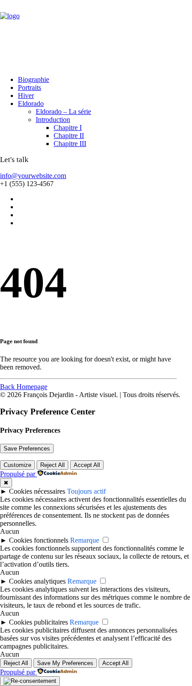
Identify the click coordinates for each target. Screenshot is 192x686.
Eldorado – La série (63, 111)
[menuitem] (95, 80)
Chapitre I (68, 127)
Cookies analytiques (37, 581)
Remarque (84, 540)
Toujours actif (86, 491)
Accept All (87, 465)
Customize (17, 465)
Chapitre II (69, 135)
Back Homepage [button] (23, 386)
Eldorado (31, 103)
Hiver (26, 95)
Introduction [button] (53, 119)
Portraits (29, 87)
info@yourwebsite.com (33, 175)
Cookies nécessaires (37, 491)
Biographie (33, 79)
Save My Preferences (65, 663)
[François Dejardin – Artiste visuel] (96, 34)
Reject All (52, 465)
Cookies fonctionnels (38, 540)
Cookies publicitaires (38, 622)
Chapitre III (70, 143)
